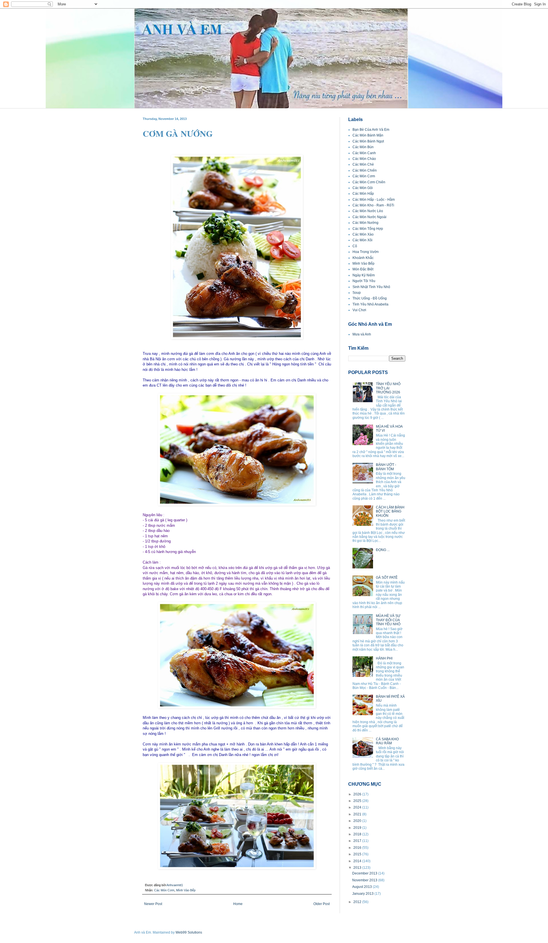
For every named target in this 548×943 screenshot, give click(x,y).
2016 (357, 848)
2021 (357, 814)
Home (238, 904)
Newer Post (153, 904)
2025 (357, 801)
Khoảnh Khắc (363, 258)
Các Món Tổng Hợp (367, 229)
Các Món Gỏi (362, 188)
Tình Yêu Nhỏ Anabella (370, 304)
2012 (357, 902)
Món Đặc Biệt (362, 269)
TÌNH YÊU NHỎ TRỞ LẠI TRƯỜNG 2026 (388, 388)
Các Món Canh (364, 153)
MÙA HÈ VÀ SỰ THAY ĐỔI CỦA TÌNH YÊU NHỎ (388, 620)
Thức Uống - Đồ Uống (369, 298)
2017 (357, 841)
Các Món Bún (363, 147)
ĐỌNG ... (383, 550)
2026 (357, 794)
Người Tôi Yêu (363, 281)
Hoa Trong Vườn (365, 252)
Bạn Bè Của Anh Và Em (370, 130)
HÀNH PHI (384, 658)
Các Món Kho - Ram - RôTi (373, 205)
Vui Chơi (359, 310)
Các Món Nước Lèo (367, 211)
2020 (357, 821)
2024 (357, 807)
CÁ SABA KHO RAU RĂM (387, 741)
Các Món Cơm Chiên (368, 182)
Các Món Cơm (164, 890)
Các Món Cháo (364, 159)
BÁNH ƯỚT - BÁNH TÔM (386, 467)
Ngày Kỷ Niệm (363, 275)
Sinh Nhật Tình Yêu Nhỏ (371, 287)
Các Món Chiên (364, 170)
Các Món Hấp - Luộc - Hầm (373, 200)
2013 (357, 868)
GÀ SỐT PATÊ (387, 578)
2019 (357, 828)
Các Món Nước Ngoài (369, 217)
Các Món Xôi (362, 240)
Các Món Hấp (363, 194)
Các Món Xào (363, 234)
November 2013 (365, 880)
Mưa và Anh (361, 334)
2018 (357, 834)
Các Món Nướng (365, 223)
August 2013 (362, 887)
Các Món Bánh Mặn (367, 135)
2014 (357, 861)
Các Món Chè (363, 164)
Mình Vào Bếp (186, 890)
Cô (354, 246)
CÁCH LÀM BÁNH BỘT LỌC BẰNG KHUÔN (390, 511)
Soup (356, 293)
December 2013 (365, 873)
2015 (357, 854)
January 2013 (363, 894)
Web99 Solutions (189, 932)
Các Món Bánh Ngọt (368, 141)
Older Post (321, 904)
